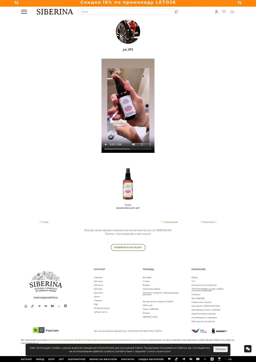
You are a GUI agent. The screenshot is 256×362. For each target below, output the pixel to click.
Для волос (98, 285)
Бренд (194, 277)
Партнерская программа (203, 321)
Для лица (98, 281)
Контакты (196, 294)
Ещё (96, 304)
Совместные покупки (201, 302)
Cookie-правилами (158, 351)
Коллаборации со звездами (204, 317)
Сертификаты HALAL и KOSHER (206, 310)
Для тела (98, 289)
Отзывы (146, 313)
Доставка (147, 277)
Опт (193, 281)
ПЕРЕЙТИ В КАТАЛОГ (128, 247)
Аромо (97, 297)
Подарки (98, 300)
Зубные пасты (100, 312)
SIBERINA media (150, 317)
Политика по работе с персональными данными (161, 294)
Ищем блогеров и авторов (204, 314)
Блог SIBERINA (198, 298)
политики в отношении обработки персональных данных (79, 340)
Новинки (98, 277)
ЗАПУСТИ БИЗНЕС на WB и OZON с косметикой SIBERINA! (208, 290)
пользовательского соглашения (130, 340)
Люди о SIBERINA (151, 309)
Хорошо (220, 349)
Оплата (146, 281)
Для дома (98, 293)
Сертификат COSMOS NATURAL (206, 306)
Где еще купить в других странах (158, 301)
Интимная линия (102, 308)
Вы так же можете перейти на (128, 331)
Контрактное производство (204, 285)
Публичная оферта (151, 289)
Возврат (146, 285)
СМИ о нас (148, 305)
